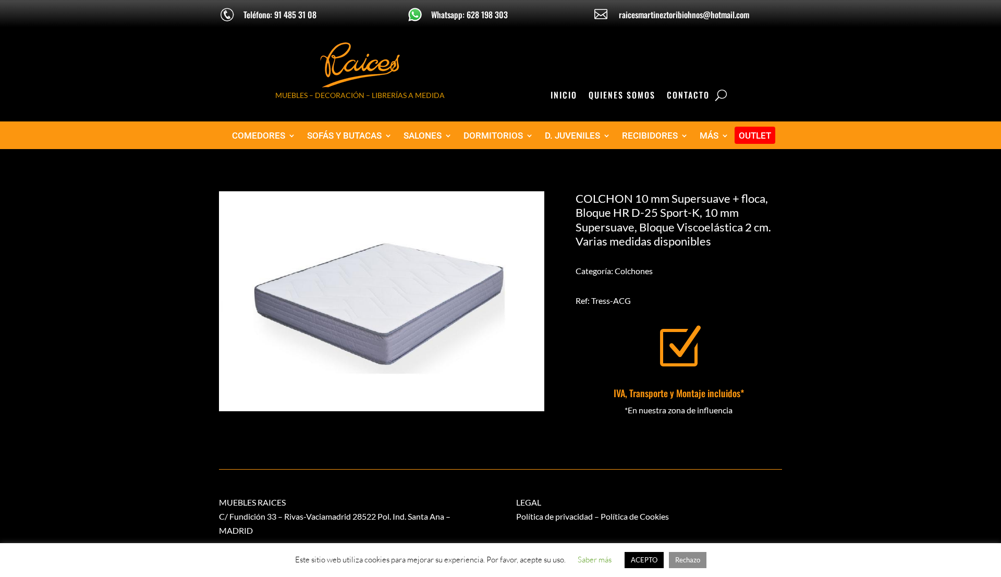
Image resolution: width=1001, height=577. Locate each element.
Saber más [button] (595, 559)
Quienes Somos (622, 96)
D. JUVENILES (572, 136)
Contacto (688, 96)
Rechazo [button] (687, 560)
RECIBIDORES (650, 136)
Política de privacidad (554, 516)
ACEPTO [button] (644, 560)
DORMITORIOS (493, 136)
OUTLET (755, 136)
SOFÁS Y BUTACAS (344, 136)
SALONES (423, 136)
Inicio (564, 96)
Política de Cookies (635, 516)
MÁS (709, 136)
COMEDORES (258, 136)
